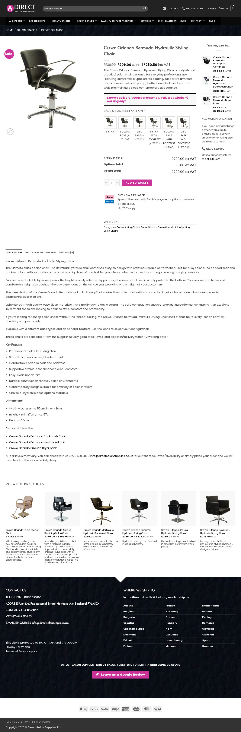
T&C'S (212, 20)
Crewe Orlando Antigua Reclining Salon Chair (58, 532)
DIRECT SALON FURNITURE (114, 665)
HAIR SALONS (15, 20)
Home (9, 30)
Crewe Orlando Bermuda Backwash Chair (37, 436)
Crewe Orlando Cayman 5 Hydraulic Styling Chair (215, 532)
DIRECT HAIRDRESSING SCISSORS (157, 665)
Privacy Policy (15, 647)
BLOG (183, 20)
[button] (221, 8)
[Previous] (6, 531)
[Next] (235, 531)
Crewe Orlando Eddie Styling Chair (22, 532)
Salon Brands (27, 30)
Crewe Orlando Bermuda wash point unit (37, 442)
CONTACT (196, 20)
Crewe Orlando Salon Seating (174, 227)
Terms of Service (17, 651)
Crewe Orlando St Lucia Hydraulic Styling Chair (174, 532)
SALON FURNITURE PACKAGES (117, 20)
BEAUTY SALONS (61, 20)
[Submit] (145, 9)
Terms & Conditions (18, 721)
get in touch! (212, 159)
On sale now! (169, 20)
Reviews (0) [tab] (66, 252)
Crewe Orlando (52, 30)
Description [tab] (14, 252)
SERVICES (145, 20)
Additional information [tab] (41, 252)
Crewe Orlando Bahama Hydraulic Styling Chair (136, 532)
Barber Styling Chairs (128, 227)
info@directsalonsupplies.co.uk (111, 456)
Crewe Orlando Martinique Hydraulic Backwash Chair (98, 532)
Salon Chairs (111, 230)
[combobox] (95, 8)
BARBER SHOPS (37, 20)
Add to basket (137, 183)
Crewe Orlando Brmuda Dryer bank (33, 448)
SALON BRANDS (85, 20)
